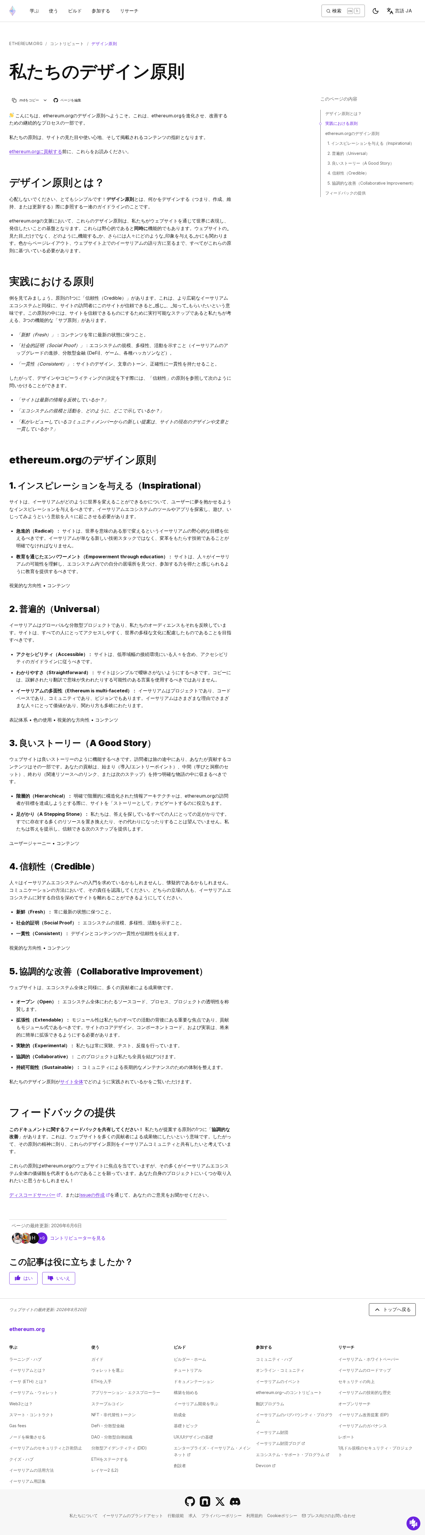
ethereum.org (25, 43)
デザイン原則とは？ (343, 113)
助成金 (180, 1414)
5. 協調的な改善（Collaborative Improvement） (372, 183)
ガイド (97, 1359)
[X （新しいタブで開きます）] (220, 1501)
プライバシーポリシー (221, 1515)
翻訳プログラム (270, 1403)
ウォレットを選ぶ (107, 1370)
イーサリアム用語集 (27, 1481)
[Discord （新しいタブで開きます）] (235, 1501)
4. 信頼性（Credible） (348, 172)
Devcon (266, 1465)
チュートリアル (188, 1370)
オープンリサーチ (354, 1403)
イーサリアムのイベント (278, 1381)
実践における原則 (341, 123)
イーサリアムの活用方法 (31, 1470)
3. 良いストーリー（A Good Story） (361, 163)
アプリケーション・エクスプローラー (125, 1392)
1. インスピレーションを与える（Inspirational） (371, 143)
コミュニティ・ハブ (274, 1359)
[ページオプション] (45, 100)
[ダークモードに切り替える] (375, 11)
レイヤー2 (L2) (105, 1470)
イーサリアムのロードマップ (364, 1370)
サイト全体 (71, 1081)
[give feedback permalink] (7, 1112)
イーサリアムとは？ (27, 1370)
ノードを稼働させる (27, 1436)
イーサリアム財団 (272, 1432)
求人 (193, 1515)
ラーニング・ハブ (25, 1359)
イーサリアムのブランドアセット (132, 1515)
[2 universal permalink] (7, 609)
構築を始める (186, 1392)
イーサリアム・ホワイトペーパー (368, 1359)
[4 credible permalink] (7, 866)
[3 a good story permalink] (7, 743)
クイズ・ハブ (21, 1459)
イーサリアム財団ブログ (280, 1443)
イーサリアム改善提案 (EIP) (363, 1414)
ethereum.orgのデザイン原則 (352, 133)
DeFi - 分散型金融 (107, 1425)
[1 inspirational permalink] (7, 485)
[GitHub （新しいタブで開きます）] (190, 1501)
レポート (346, 1436)
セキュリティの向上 (356, 1381)
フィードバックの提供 (345, 192)
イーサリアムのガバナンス (362, 1425)
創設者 (180, 1465)
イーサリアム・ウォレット (33, 1392)
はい (28, 1278)
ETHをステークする (109, 1459)
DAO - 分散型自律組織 (111, 1436)
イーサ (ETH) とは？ (28, 1381)
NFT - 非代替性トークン (113, 1414)
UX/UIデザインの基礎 (193, 1436)
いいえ (63, 1278)
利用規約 (254, 1515)
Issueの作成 (94, 1195)
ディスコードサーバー (35, 1195)
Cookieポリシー (282, 1515)
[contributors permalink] (7, 460)
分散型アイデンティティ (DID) (119, 1447)
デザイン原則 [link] (104, 43)
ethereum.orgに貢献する (35, 151)
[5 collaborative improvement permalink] (7, 971)
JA (403, 11)
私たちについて (83, 1515)
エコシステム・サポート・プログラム (292, 1454)
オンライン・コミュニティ (280, 1370)
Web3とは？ (21, 1403)
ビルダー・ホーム (190, 1359)
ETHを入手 (101, 1381)
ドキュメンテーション (194, 1381)
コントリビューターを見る (78, 1238)
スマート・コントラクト (31, 1414)
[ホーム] (12, 11)
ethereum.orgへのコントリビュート (289, 1392)
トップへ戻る (397, 1309)
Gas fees (17, 1425)
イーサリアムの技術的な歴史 (364, 1392)
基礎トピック (186, 1425)
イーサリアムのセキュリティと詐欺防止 (45, 1447)
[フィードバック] (413, 1523)
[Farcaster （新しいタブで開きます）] (205, 1501)
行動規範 (176, 1515)
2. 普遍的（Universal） (349, 153)
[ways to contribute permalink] (7, 182)
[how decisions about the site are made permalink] (7, 281)
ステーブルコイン (107, 1403)
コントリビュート (67, 43)
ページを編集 (67, 100)
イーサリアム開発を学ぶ (196, 1403)
